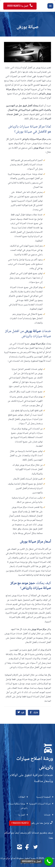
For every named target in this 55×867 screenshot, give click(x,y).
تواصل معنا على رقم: (30, 823)
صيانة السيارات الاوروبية (40, 804)
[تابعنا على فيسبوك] (27, 847)
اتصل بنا (21, 815)
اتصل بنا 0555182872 (18, 6)
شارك (35, 712)
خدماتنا (47, 815)
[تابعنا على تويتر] (35, 847)
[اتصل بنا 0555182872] (48, 861)
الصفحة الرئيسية (43, 797)
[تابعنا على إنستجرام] (19, 847)
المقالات (21, 797)
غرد (22, 712)
